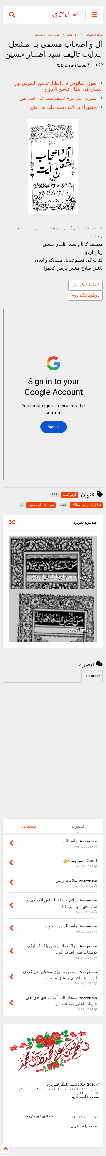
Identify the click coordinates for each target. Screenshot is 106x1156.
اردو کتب (72, 34)
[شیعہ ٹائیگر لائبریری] (66, 16)
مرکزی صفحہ (94, 34)
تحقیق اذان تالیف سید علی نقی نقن (64, 107)
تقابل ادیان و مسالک (47, 34)
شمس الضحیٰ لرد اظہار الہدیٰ (62, 576)
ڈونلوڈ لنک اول (86, 284)
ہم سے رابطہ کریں (85, 1126)
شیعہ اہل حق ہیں (85, 1116)
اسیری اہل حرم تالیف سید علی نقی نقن (58, 98)
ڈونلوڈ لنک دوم (85, 294)
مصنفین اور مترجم (39, 1116)
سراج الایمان (80, 629)
